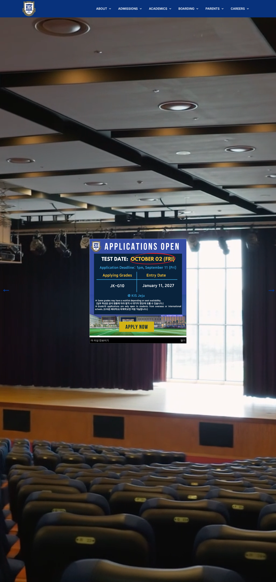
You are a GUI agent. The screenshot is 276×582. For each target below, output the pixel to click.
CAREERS (238, 9)
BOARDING (186, 9)
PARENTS (212, 9)
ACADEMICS (158, 9)
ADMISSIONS (128, 9)
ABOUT (101, 9)
